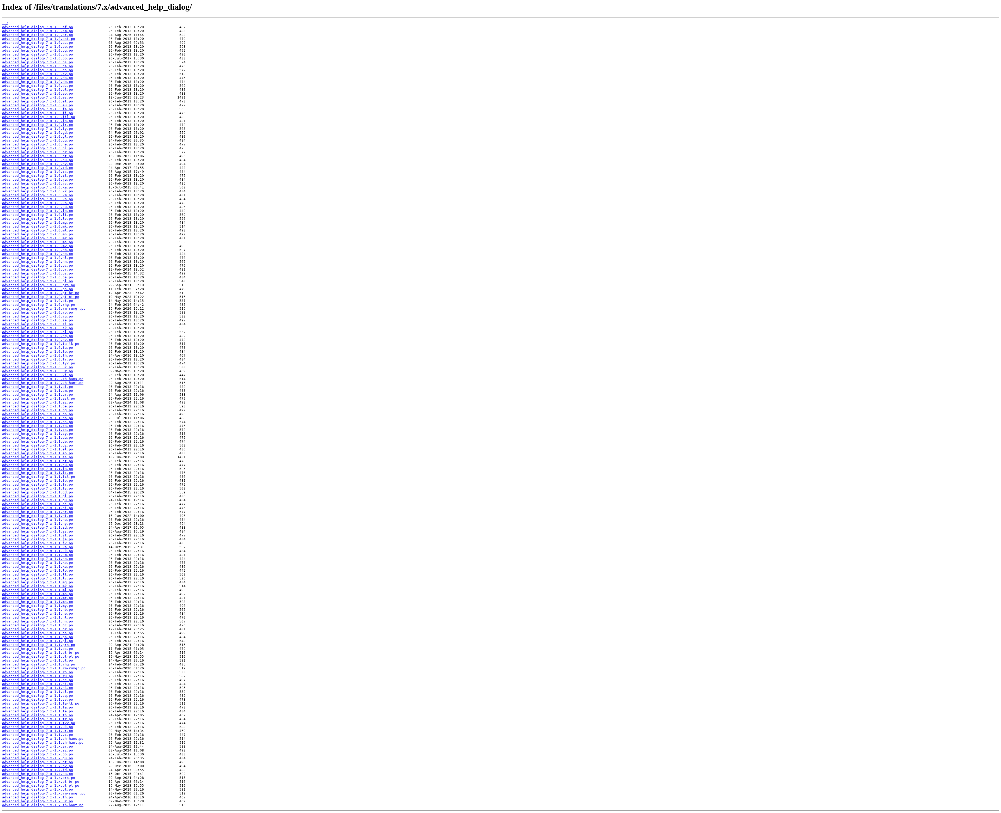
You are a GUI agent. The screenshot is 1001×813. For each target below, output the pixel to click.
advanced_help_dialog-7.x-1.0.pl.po (37, 281)
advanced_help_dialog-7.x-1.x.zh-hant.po (42, 805)
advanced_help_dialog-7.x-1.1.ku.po (37, 567)
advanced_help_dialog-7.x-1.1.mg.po (37, 582)
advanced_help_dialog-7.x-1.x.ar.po (37, 746)
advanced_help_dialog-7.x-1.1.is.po (37, 531)
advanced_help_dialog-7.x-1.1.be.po (37, 406)
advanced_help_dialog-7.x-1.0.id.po (37, 168)
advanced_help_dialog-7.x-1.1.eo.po (37, 453)
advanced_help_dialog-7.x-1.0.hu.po (37, 160)
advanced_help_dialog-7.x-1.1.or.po (37, 629)
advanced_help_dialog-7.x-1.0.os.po (37, 273)
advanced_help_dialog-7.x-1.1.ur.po (37, 731)
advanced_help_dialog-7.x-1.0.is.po (37, 172)
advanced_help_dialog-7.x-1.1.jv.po (37, 543)
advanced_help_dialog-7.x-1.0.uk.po (37, 367)
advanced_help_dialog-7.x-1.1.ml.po (37, 590)
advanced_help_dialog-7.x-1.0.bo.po (37, 58)
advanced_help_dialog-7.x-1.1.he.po (37, 504)
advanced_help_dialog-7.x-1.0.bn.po (37, 54)
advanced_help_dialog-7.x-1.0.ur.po (37, 371)
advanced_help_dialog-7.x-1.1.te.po (37, 711)
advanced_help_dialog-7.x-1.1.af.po (37, 387)
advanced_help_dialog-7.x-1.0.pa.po (37, 277)
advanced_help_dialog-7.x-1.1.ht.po (37, 516)
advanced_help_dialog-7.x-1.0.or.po (37, 269)
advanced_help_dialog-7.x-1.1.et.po (37, 461)
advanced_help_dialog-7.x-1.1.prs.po (38, 645)
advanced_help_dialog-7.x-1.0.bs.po (37, 62)
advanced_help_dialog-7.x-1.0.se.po (37, 320)
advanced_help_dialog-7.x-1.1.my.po (37, 606)
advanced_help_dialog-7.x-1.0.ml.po (37, 230)
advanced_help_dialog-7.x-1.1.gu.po (37, 500)
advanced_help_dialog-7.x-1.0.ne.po (37, 254)
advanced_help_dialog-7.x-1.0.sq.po (37, 336)
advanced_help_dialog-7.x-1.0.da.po (37, 78)
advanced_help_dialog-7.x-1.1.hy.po (37, 523)
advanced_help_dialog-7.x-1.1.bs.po (37, 422)
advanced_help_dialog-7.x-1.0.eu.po (37, 105)
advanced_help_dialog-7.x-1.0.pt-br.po (40, 293)
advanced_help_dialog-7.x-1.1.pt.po (37, 660)
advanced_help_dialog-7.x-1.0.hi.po (37, 148)
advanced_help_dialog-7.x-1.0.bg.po (37, 50)
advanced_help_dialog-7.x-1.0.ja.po (37, 179)
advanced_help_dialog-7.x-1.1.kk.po (37, 551)
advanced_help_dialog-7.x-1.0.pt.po (37, 301)
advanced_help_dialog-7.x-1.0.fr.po (37, 125)
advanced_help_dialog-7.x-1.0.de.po (37, 82)
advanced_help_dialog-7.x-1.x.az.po (37, 750)
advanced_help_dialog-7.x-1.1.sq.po (37, 696)
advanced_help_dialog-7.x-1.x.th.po (37, 797)
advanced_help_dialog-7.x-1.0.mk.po (37, 226)
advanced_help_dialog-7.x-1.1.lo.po (37, 570)
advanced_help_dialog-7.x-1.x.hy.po (37, 766)
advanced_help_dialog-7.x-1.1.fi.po (37, 473)
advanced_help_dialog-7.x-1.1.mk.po (37, 586)
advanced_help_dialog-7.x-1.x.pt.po (37, 789)
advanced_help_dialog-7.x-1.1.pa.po (37, 637)
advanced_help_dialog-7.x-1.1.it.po (37, 535)
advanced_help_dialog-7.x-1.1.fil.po (38, 477)
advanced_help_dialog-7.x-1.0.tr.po (37, 359)
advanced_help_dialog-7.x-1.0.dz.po (37, 86)
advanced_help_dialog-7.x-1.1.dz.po (37, 445)
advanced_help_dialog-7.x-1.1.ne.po (37, 613)
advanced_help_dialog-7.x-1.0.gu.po (37, 140)
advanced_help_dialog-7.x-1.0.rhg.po (38, 305)
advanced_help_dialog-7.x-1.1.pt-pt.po (40, 656)
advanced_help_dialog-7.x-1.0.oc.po (37, 265)
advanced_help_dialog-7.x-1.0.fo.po (37, 121)
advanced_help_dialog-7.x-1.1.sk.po (37, 688)
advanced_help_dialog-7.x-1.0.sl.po (37, 332)
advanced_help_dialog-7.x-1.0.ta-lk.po (40, 344)
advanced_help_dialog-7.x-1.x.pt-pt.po (40, 785)
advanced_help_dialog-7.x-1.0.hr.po (37, 152)
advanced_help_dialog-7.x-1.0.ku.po (37, 207)
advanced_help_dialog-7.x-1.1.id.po (37, 527)
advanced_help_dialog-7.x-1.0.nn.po (37, 262)
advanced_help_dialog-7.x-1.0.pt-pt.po (40, 297)
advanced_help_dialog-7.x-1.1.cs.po (37, 430)
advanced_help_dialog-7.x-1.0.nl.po (37, 258)
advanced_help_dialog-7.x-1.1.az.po (37, 402)
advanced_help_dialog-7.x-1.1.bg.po (37, 410)
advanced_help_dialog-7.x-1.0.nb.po (37, 250)
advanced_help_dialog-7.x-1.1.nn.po (37, 621)
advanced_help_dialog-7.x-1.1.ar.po (37, 394)
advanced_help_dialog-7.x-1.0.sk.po (37, 328)
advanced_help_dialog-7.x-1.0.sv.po (37, 340)
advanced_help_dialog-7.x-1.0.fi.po (37, 113)
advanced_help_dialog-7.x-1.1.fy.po (37, 488)
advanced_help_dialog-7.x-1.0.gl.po (37, 136)
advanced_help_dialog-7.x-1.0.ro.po (37, 312)
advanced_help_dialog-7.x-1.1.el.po (37, 449)
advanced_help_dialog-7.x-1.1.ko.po (37, 563)
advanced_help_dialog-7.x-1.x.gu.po (37, 758)
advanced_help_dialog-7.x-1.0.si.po (37, 324)
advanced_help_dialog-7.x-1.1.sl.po (37, 692)
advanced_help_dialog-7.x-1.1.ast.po (38, 398)
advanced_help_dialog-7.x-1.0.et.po (37, 101)
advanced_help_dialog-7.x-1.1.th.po (37, 715)
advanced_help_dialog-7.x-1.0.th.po (37, 355)
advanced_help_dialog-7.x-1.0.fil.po (38, 117)
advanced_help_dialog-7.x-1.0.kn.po (37, 199)
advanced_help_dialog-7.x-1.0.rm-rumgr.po (44, 308)
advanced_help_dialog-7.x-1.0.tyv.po (38, 363)
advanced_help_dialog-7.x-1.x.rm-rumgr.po (44, 793)
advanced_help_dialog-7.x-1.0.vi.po (37, 375)
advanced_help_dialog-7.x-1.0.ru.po (37, 316)
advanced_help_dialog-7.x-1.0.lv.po (37, 219)
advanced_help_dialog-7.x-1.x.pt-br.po (40, 782)
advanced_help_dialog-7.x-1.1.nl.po (37, 617)
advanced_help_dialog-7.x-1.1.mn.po (37, 594)
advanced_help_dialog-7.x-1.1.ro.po (37, 672)
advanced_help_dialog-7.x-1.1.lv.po (37, 578)
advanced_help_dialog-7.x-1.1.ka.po (37, 547)
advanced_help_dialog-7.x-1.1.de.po (37, 441)
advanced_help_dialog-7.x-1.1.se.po (37, 680)
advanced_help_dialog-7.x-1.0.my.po (37, 246)
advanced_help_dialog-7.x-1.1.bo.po (37, 418)
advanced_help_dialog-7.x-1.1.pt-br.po (40, 653)
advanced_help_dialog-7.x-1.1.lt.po (37, 574)
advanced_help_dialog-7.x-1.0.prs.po (38, 285)
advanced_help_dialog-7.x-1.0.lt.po (37, 215)
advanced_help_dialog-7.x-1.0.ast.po (38, 39)
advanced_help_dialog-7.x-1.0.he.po (37, 144)
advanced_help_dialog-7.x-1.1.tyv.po (38, 723)
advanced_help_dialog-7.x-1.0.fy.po (37, 129)
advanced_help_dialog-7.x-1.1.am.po (37, 391)
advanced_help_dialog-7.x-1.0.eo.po (37, 93)
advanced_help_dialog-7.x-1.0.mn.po (37, 234)
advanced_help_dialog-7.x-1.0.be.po (37, 46)
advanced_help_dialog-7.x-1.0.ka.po (37, 187)
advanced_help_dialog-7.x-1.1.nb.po (37, 610)
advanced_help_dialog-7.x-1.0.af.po (37, 27)
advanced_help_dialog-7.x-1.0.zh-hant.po (42, 383)
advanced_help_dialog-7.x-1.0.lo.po (37, 211)
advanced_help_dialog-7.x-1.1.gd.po (37, 492)
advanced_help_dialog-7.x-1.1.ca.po (37, 426)
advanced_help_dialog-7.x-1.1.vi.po (37, 735)
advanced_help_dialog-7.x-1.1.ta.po (37, 707)
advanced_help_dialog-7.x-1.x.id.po (37, 770)
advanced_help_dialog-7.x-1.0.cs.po (37, 70)
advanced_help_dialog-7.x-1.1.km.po (37, 555)
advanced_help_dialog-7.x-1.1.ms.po (37, 602)
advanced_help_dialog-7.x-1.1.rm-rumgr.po (44, 668)
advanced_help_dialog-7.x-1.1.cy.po (37, 434)
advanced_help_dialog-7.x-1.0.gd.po (37, 133)
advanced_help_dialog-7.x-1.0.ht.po (37, 156)
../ (5, 23)
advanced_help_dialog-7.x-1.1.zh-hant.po (42, 742)
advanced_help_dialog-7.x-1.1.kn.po (37, 559)
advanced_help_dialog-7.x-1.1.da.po (37, 437)
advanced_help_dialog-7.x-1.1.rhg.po (38, 664)
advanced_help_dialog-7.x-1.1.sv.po (37, 699)
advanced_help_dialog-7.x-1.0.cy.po (37, 74)
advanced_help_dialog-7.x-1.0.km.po (37, 195)
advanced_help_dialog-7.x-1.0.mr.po (37, 238)
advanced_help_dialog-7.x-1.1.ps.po (37, 649)
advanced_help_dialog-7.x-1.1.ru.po (37, 676)
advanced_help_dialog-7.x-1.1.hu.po (37, 520)
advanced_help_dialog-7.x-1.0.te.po (37, 351)
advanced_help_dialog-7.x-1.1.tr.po (37, 719)
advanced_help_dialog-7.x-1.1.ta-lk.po (40, 703)
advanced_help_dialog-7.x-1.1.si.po (37, 684)
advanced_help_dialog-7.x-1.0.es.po (37, 97)
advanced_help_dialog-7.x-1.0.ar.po (37, 35)
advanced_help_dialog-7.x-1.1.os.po (37, 633)
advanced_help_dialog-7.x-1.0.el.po (37, 89)
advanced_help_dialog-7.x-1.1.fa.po (37, 469)
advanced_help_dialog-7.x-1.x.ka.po (37, 774)
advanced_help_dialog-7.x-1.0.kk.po (37, 191)
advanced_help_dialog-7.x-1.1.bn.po (37, 414)
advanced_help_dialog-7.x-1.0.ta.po (37, 348)
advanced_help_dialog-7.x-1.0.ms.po (37, 242)
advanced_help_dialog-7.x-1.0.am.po (37, 31)
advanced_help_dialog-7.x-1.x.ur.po (37, 801)
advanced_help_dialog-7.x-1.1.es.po (37, 457)
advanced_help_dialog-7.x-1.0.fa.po (37, 109)
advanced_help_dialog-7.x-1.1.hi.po (37, 508)
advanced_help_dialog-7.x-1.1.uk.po (37, 727)
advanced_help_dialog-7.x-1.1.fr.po (37, 484)
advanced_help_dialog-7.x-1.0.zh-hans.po (42, 379)
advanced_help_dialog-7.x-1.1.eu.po (37, 465)
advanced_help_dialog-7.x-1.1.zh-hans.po (42, 739)
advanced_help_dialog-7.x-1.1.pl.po (37, 641)
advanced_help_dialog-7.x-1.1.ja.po (37, 539)
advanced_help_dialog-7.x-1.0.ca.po (37, 66)
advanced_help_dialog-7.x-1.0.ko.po (37, 203)
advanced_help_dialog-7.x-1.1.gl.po (37, 496)
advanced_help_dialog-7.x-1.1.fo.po (37, 480)
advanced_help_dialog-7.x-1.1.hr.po (37, 512)
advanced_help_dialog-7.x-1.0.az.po (37, 43)
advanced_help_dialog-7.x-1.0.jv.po (37, 183)
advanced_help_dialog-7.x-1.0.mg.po (37, 222)
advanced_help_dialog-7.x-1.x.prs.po (38, 778)
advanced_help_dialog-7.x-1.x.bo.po (37, 754)
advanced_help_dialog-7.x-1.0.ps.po (37, 289)
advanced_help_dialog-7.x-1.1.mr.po (37, 598)
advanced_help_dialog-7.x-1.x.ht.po (37, 762)
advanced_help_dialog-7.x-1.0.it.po (37, 176)
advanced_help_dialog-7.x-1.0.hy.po (37, 164)
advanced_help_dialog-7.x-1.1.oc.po (37, 625)
